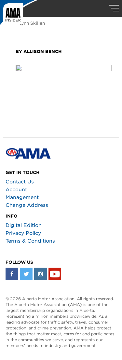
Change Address (27, 205)
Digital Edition (24, 225)
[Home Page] (19, 14)
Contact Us (20, 182)
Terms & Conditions (30, 241)
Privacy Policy (23, 233)
